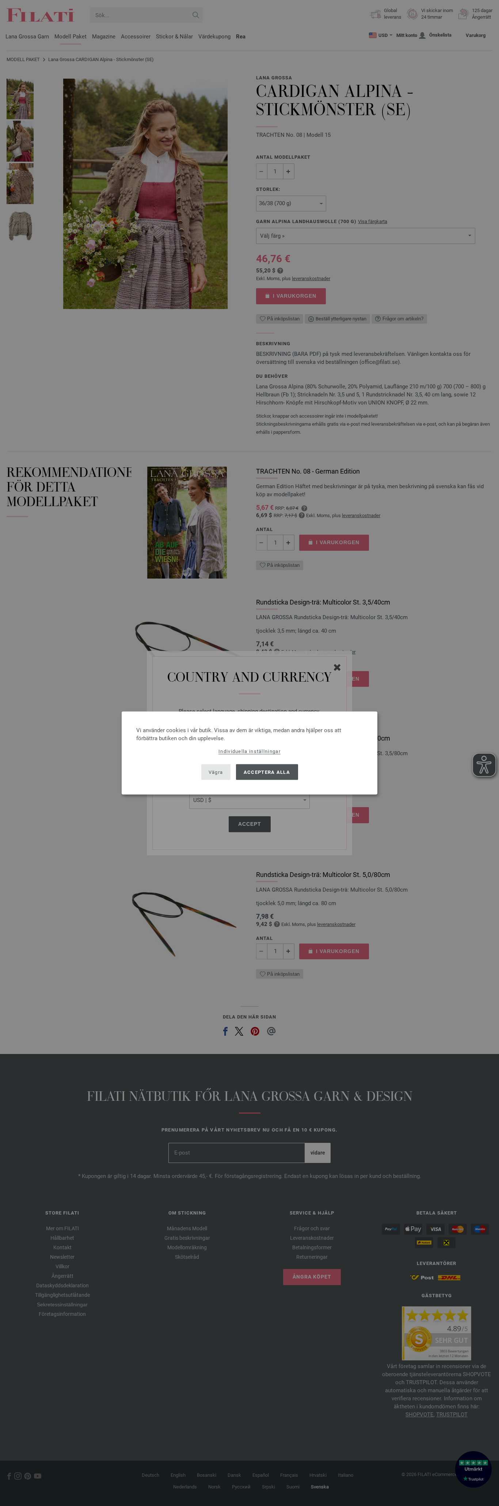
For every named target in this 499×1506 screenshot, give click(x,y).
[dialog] (249, 753)
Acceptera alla (267, 772)
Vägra (216, 772)
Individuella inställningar (249, 751)
